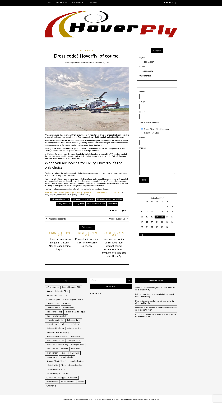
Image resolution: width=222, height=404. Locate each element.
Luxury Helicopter (64, 204)
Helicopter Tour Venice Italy (57, 345)
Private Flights (52, 365)
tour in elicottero (68, 382)
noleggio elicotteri (67, 357)
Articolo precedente (57, 219)
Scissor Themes (120, 399)
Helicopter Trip (52, 349)
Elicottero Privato (53, 308)
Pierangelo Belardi (73, 63)
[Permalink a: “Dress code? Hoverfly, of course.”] (87, 99)
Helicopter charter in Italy (57, 316)
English (53, 233)
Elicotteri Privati (53, 304)
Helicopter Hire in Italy (70, 324)
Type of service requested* (149, 122)
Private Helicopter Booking (71, 365)
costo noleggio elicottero (73, 299)
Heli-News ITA (61, 3)
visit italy (81, 382)
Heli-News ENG (78, 3)
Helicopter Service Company (58, 332)
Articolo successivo (117, 219)
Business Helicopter (54, 295)
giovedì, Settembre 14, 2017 (99, 63)
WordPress (154, 399)
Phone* (142, 112)
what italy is (51, 386)
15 (162, 217)
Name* (142, 92)
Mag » (142, 235)
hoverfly (64, 349)
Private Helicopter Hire (96, 204)
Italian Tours (75, 349)
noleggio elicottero (76, 361)
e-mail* (142, 102)
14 (157, 217)
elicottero (66, 304)
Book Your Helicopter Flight (57, 291)
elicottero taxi (68, 308)
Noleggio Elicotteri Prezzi (56, 361)
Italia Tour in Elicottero (70, 353)
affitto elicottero (53, 287)
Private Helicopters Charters (58, 374)
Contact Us (93, 3)
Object (142, 138)
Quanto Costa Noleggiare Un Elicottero (62, 378)
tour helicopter (52, 382)
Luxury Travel (79, 204)
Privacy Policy (95, 293)
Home (49, 3)
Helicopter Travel (77, 345)
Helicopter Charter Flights (75, 312)
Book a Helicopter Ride (71, 287)
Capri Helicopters (53, 299)
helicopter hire (52, 324)
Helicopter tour (77, 337)
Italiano (142, 67)
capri (67, 295)
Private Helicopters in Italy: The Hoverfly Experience (87, 242)
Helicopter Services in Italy (57, 337)
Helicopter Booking (54, 312)
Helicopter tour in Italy (55, 341)
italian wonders (52, 353)
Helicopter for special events (83, 199)
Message (142, 148)
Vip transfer (112, 204)
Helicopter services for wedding (109, 199)
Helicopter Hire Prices (55, 328)
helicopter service (74, 328)
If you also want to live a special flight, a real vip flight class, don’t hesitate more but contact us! (82, 193)
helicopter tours (73, 341)
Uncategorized (145, 76)
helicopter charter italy (60, 199)
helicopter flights (73, 320)
